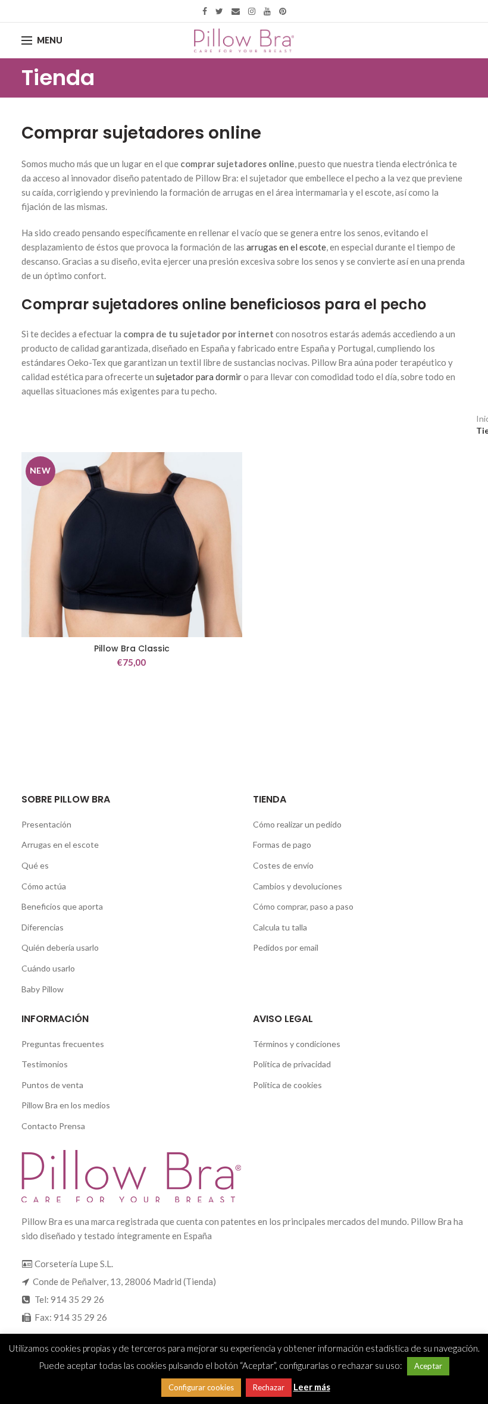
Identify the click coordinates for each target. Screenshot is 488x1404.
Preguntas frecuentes (62, 1044)
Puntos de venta (52, 1085)
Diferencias (42, 927)
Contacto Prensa (53, 1126)
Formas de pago (282, 844)
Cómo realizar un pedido (297, 824)
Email (235, 11)
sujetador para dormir (199, 376)
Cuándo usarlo (48, 968)
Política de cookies (287, 1085)
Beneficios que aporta (62, 906)
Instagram (251, 11)
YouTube (267, 11)
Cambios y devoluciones (297, 886)
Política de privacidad (292, 1064)
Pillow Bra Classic (132, 648)
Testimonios (44, 1064)
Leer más (311, 1386)
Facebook (204, 11)
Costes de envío (283, 865)
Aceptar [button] (428, 1366)
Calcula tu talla (280, 927)
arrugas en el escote (286, 247)
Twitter (219, 11)
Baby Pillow (42, 989)
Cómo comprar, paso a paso (303, 906)
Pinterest (282, 11)
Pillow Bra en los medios (65, 1105)
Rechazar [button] (268, 1387)
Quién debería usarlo (60, 947)
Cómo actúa (43, 886)
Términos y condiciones (296, 1044)
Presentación (46, 824)
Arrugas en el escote (60, 844)
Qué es (35, 865)
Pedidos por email (285, 947)
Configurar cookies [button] (201, 1387)
